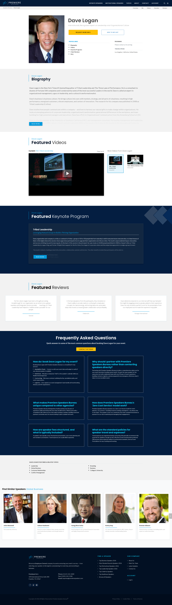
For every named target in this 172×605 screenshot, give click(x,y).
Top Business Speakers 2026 (107, 560)
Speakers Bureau (7, 8)
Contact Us (132, 569)
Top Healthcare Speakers (106, 574)
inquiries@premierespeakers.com (72, 578)
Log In (130, 580)
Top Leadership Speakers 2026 (108, 569)
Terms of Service (137, 599)
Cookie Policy (126, 599)
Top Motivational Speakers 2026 (109, 566)
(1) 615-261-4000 (68, 574)
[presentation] (170, 516)
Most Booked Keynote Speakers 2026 (110, 563)
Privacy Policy (116, 599)
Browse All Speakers (105, 577)
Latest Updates (133, 566)
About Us (131, 560)
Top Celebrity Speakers (106, 571)
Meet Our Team (133, 563)
